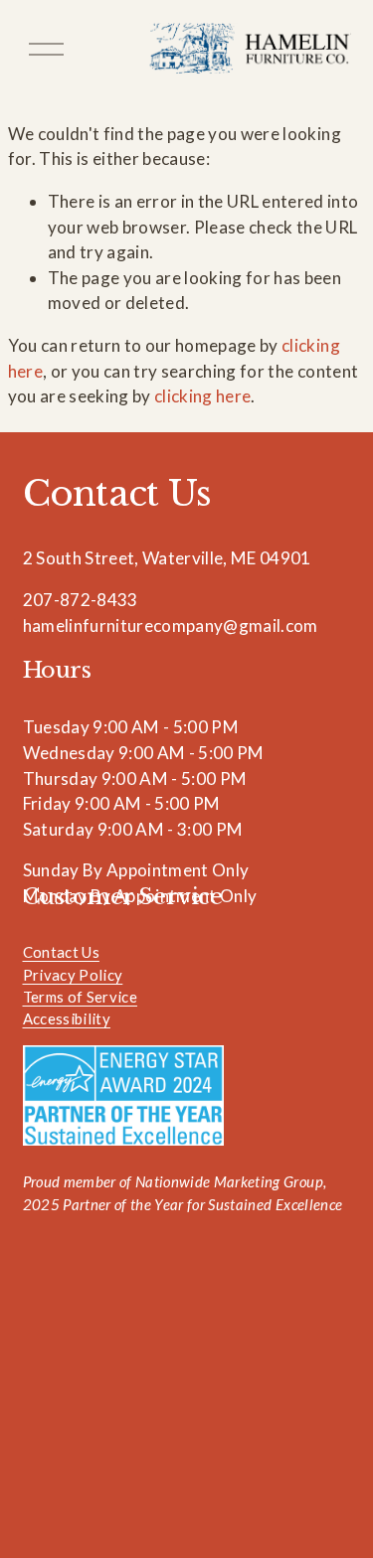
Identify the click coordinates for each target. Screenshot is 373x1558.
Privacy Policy (73, 975)
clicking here (202, 396)
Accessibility (66, 1018)
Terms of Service (80, 997)
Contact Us (61, 952)
